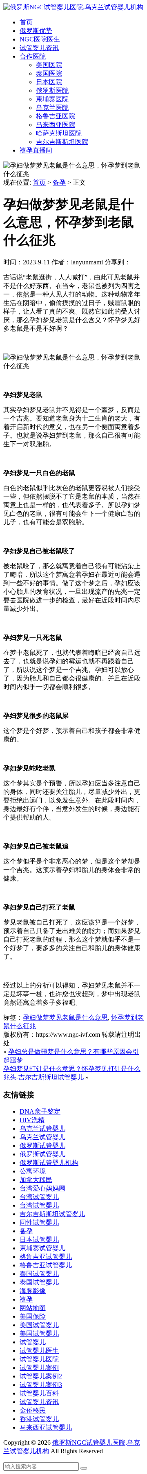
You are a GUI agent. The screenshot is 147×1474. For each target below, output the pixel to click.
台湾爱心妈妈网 (42, 1188)
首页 (26, 22)
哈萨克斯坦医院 (59, 133)
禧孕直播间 (36, 150)
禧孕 (26, 1299)
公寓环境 (33, 1171)
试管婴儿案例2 (41, 1376)
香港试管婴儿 (39, 1418)
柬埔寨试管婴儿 (42, 1248)
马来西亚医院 (55, 124)
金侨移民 (33, 1410)
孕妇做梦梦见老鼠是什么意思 (65, 1017)
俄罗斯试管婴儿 (42, 1145)
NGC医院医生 (40, 39)
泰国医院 (49, 73)
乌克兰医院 (52, 107)
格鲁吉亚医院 (55, 116)
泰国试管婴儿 (39, 1273)
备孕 (59, 182)
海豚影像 (33, 1290)
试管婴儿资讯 (39, 47)
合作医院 (33, 56)
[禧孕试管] (73, 7)
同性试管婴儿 (39, 1222)
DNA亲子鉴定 (40, 1111)
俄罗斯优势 (36, 30)
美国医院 (49, 64)
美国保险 (33, 1316)
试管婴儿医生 (39, 1350)
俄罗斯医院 (52, 90)
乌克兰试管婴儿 (42, 1128)
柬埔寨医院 (52, 99)
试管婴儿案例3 (41, 1384)
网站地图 (33, 1307)
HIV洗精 (32, 1119)
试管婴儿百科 (39, 1393)
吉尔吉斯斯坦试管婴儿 (52, 1213)
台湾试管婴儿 (39, 1196)
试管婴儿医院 (39, 1359)
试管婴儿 (33, 1342)
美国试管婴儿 (39, 1324)
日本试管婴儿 (39, 1239)
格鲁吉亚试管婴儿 (46, 1256)
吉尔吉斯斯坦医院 (62, 141)
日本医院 (49, 81)
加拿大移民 (36, 1179)
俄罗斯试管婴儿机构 (49, 1162)
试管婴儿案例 (39, 1367)
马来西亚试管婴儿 (46, 1427)
